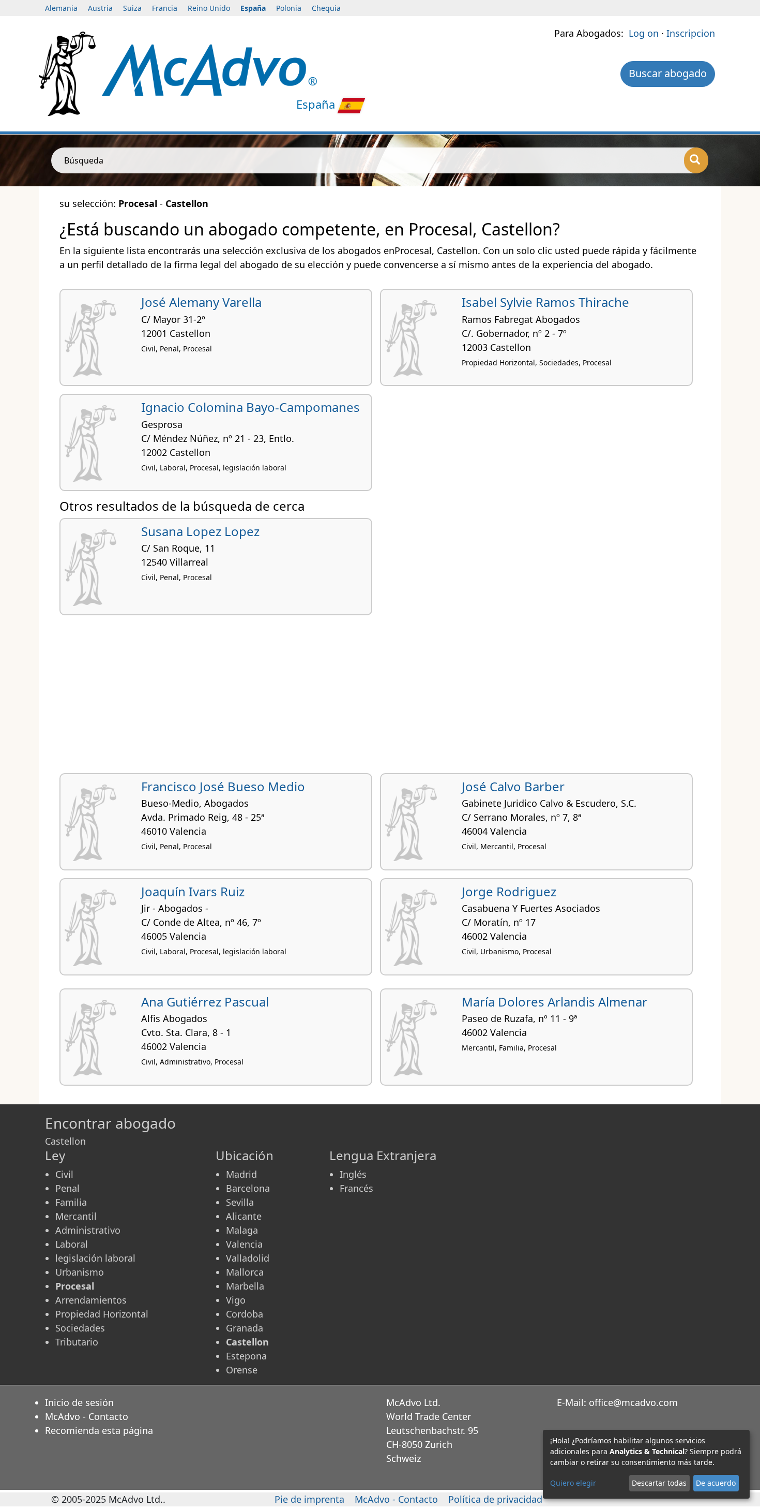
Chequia (326, 8)
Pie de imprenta (309, 1499)
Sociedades (80, 1328)
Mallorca (245, 1272)
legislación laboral (95, 1258)
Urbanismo (79, 1272)
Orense (241, 1370)
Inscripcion (690, 33)
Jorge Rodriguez (509, 891)
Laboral (71, 1244)
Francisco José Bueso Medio (223, 786)
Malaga (242, 1230)
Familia (71, 1202)
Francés (356, 1188)
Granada (244, 1328)
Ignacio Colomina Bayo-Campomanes (250, 407)
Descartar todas (659, 1483)
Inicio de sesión (79, 1402)
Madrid (241, 1174)
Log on (644, 33)
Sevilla (240, 1202)
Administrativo (87, 1230)
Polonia (288, 8)
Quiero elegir (573, 1483)
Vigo (236, 1300)
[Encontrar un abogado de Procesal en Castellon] (209, 69)
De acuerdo (716, 1483)
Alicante (244, 1216)
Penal (67, 1188)
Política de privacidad (495, 1499)
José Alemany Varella (201, 301)
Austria (100, 8)
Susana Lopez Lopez (200, 531)
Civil (64, 1174)
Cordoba (244, 1314)
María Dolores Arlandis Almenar (554, 1001)
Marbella (245, 1286)
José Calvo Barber (513, 786)
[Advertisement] (369, 698)
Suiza (132, 8)
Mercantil (76, 1216)
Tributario (76, 1342)
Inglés (353, 1174)
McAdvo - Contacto (86, 1416)
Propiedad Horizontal (101, 1314)
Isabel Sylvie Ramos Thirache (545, 301)
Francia (164, 8)
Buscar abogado (668, 73)
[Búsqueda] (696, 160)
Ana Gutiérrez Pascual (205, 1001)
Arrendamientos (91, 1300)
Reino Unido (209, 8)
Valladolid (247, 1258)
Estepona (246, 1356)
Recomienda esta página (99, 1430)
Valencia (244, 1244)
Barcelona (248, 1188)
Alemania (61, 8)
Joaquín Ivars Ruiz (193, 891)
